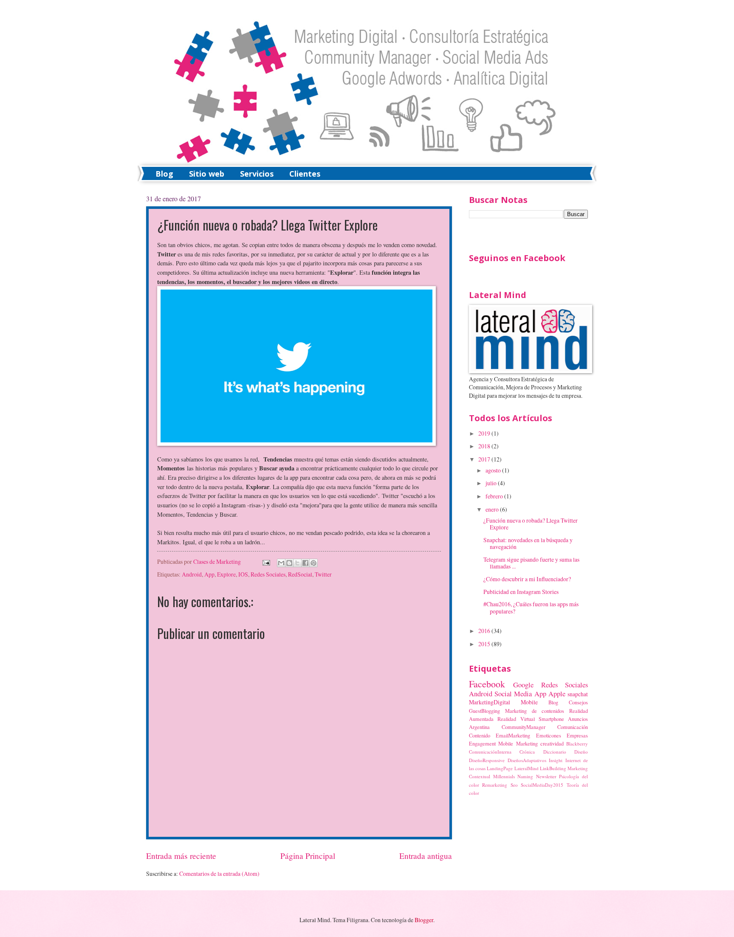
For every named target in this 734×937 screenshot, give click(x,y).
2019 (484, 433)
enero (493, 509)
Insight (555, 760)
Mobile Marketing (517, 743)
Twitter (323, 574)
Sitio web (206, 174)
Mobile (529, 702)
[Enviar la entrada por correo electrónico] (265, 561)
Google (523, 684)
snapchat (577, 694)
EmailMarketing (513, 735)
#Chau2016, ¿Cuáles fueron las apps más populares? (531, 607)
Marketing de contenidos (535, 710)
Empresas (577, 735)
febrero (495, 496)
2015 (484, 644)
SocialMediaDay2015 (542, 785)
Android (192, 574)
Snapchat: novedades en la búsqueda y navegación (528, 543)
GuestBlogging (484, 710)
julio (492, 483)
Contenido (479, 735)
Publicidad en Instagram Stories (521, 592)
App (209, 574)
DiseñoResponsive (487, 760)
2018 (484, 446)
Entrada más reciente (181, 855)
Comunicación (572, 726)
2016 (484, 631)
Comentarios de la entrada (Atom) (219, 873)
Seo (514, 785)
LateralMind (526, 768)
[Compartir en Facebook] (305, 563)
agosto (494, 470)
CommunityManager (523, 726)
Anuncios (578, 718)
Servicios (257, 174)
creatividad (552, 743)
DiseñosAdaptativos (527, 760)
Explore (226, 574)
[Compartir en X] (297, 563)
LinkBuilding (553, 768)
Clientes (304, 174)
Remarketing (494, 785)
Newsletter (546, 776)
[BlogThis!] (289, 563)
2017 (484, 459)
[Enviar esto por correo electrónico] (281, 563)
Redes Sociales (268, 574)
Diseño (581, 751)
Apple (556, 693)
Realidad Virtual (515, 718)
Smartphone (551, 718)
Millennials (504, 776)
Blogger (424, 920)
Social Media (513, 693)
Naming (525, 776)
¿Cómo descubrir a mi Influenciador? (527, 579)
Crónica (527, 751)
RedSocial (300, 574)
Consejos (578, 702)
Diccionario (554, 751)
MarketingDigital (489, 702)
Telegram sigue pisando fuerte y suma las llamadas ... (531, 563)
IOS (243, 574)
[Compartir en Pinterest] (313, 563)
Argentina (479, 726)
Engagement (482, 743)
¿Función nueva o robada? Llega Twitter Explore (530, 524)
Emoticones (548, 735)
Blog (164, 174)
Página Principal (307, 855)
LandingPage (500, 768)
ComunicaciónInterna (490, 751)
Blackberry (577, 743)
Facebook (487, 684)
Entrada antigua (425, 855)
